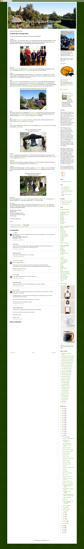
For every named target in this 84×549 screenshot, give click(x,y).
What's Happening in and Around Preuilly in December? (68, 502)
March (64, 519)
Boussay (62, 228)
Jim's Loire (64, 402)
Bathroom (62, 219)
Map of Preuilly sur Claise (67, 201)
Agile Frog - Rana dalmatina (66, 441)
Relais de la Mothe (66, 462)
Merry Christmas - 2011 (67, 451)
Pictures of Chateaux (64, 271)
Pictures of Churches (64, 272)
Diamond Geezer (65, 395)
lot (11, 204)
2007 (63, 531)
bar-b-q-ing (17, 83)
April (11, 80)
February (65, 521)
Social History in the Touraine (68, 357)
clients (16, 163)
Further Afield (63, 262)
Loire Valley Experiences (67, 366)
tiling (29, 167)
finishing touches (24, 70)
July (64, 512)
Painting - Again (66, 456)
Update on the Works (67, 481)
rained (12, 155)
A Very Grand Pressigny (66, 370)
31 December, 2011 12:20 (18, 270)
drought (36, 115)
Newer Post (12, 352)
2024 (63, 411)
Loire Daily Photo (65, 391)
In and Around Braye (66, 377)
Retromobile (17, 68)
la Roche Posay (16, 226)
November (12, 197)
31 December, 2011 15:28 (18, 278)
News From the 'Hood (67, 472)
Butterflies (62, 249)
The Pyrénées (63, 275)
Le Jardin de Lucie (65, 388)
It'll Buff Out (65, 499)
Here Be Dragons (66, 460)
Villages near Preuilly (66, 202)
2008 (63, 529)
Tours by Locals (64, 79)
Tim (13, 232)
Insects (61, 248)
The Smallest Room (67, 443)
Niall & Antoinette (17, 260)
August (11, 153)
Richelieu (62, 239)
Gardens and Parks (64, 253)
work (29, 155)
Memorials (62, 267)
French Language (64, 260)
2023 (63, 413)
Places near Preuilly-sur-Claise (67, 226)
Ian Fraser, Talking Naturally (67, 362)
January (65, 523)
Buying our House (64, 214)
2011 (63, 435)
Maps (61, 264)
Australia (62, 257)
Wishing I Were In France (67, 363)
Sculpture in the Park (67, 476)
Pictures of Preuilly (64, 209)
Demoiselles (62, 250)
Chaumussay (63, 231)
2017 (63, 424)
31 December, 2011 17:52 (18, 303)
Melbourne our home (66, 379)
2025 (63, 410)
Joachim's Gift (66, 454)
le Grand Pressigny (64, 235)
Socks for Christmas (67, 447)
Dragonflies (62, 251)
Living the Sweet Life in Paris (68, 360)
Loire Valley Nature (65, 187)
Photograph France (66, 188)
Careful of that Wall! (67, 497)
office (31, 81)
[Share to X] (26, 225)
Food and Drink (63, 259)
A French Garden (65, 390)
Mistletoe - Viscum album (68, 482)
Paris (18, 119)
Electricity (62, 218)
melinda (14, 274)
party (29, 40)
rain (52, 85)
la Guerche (62, 232)
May (11, 111)
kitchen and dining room (43, 204)
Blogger (47, 540)
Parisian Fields (65, 399)
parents (21, 119)
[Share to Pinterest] (28, 225)
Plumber (62, 215)
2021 (63, 417)
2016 (63, 426)
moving (21, 114)
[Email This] (23, 225)
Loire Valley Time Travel (66, 181)
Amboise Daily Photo (66, 376)
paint (36, 114)
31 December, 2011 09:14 (18, 240)
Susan (64, 175)
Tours (61, 241)
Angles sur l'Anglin (64, 227)
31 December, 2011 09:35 (18, 248)
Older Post (54, 352)
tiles (42, 74)
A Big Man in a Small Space (68, 467)
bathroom (25, 119)
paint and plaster (15, 81)
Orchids (62, 254)
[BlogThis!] (25, 225)
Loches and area (63, 236)
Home (33, 352)
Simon (64, 172)
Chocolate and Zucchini (66, 373)
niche (44, 198)
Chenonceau (16, 77)
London (35, 200)
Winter (61, 280)
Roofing (62, 217)
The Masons (63, 222)
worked (20, 121)
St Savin (62, 240)
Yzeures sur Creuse (64, 242)
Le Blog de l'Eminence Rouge (68, 355)
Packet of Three (63, 268)
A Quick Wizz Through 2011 (68, 438)
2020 (63, 419)
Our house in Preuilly (24, 226)
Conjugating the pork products (67, 492)
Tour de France (63, 278)
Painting (64, 469)
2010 (63, 525)
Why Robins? (65, 474)
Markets (62, 266)
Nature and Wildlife (64, 245)
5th (30, 112)
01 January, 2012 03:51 (18, 319)
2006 (63, 532)
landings (35, 162)
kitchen (11, 70)
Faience (64, 465)
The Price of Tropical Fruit (68, 458)
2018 (63, 422)
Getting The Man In (67, 453)
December (65, 436)
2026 (63, 408)
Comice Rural (22, 157)
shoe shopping (29, 68)
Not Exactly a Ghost (67, 463)
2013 (63, 431)
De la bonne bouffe (65, 387)
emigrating (51, 42)
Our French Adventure (66, 374)
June (11, 118)
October (65, 507)
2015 (63, 428)
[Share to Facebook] (27, 225)
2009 (63, 527)
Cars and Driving (63, 277)
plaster (32, 114)
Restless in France (65, 385)
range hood (34, 84)
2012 (63, 433)
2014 (63, 429)
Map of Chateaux (65, 204)
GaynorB (15, 289)
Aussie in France (65, 393)
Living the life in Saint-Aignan (68, 359)
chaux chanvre (37, 167)
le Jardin (62, 221)
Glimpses (62, 263)
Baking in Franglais (65, 381)
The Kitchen (62, 213)
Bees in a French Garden (67, 365)
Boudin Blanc (65, 471)
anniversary (33, 112)
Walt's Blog (64, 401)
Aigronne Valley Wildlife (66, 371)
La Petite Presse (65, 396)
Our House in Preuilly (65, 212)
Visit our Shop (63, 283)
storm (44, 206)
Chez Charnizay (65, 398)
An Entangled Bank (65, 384)
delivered (28, 84)
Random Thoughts (64, 276)
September (12, 160)
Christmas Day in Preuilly (68, 449)
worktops (42, 125)
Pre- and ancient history (65, 273)
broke (19, 200)
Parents (11, 125)
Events (61, 258)
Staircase (62, 223)
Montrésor (62, 237)
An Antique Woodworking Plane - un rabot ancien (68, 495)
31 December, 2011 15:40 (18, 285)
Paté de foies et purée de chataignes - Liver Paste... (68, 486)
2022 (63, 415)
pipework (50, 74)
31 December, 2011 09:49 (18, 256)
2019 (63, 420)
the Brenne (62, 230)
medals (18, 40)
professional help (22, 115)
